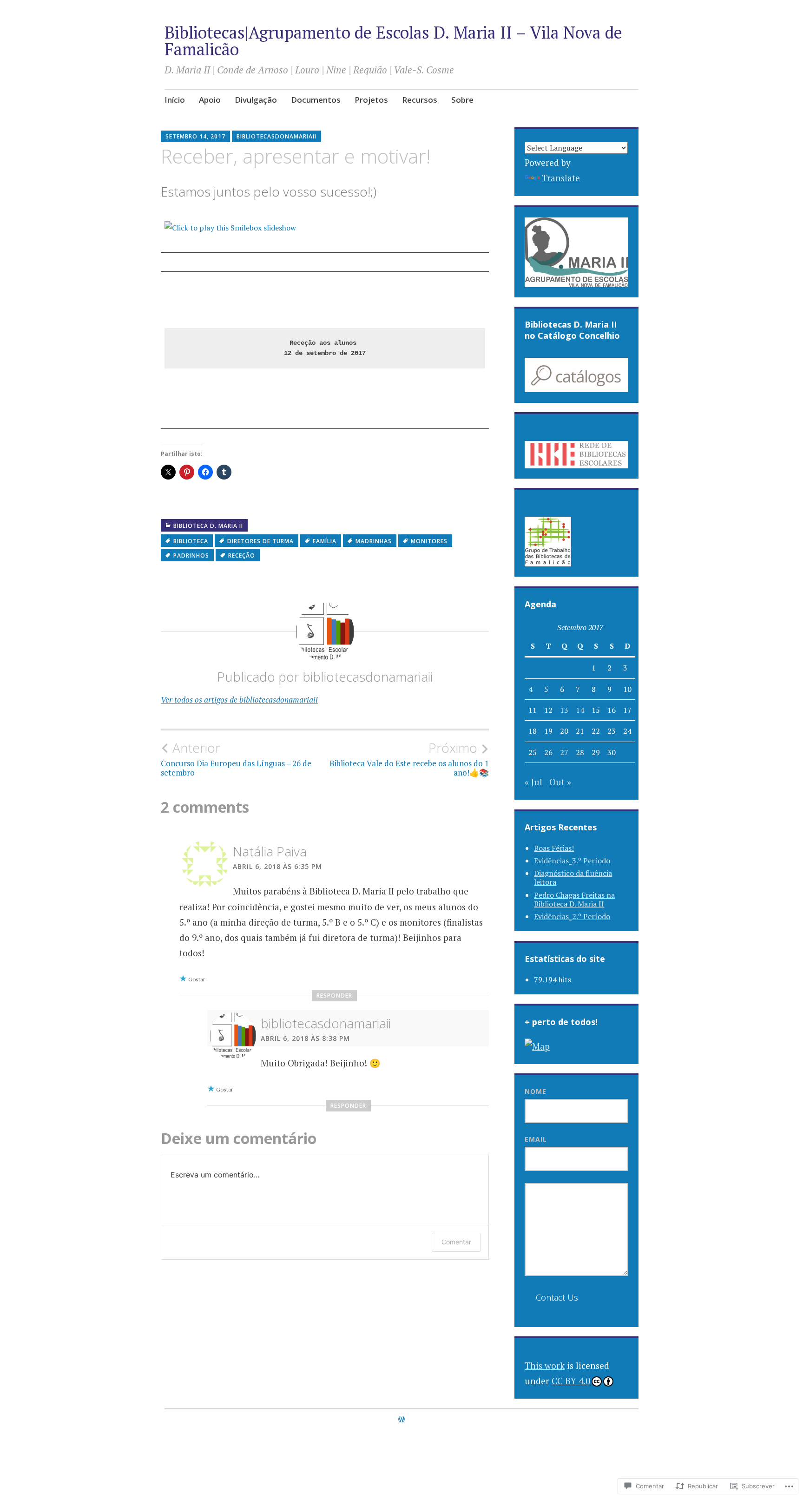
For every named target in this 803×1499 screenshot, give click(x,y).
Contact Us (557, 1297)
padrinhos (191, 555)
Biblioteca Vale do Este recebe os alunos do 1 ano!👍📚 (409, 758)
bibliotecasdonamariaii (276, 136)
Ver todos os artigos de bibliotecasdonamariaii (239, 699)
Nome (535, 1091)
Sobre (462, 99)
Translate (561, 178)
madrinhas (373, 541)
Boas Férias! (554, 848)
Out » (560, 782)
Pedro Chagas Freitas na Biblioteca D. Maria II (574, 899)
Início (175, 99)
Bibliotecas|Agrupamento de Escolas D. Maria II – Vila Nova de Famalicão (393, 40)
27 (564, 752)
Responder (334, 995)
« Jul (533, 782)
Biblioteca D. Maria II (208, 526)
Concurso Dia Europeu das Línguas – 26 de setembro (236, 758)
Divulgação (256, 99)
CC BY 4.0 (571, 1381)
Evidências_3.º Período (572, 860)
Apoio (210, 99)
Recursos (419, 99)
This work (545, 1365)
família (324, 541)
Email (536, 1139)
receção (241, 555)
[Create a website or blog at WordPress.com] (401, 1419)
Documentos (316, 99)
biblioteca (190, 541)
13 (564, 710)
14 (580, 710)
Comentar (456, 1242)
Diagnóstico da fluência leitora (573, 877)
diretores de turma (260, 541)
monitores (429, 541)
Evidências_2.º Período (572, 916)
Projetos (371, 99)
